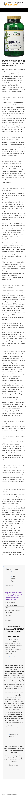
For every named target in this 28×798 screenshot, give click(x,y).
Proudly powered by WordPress (9, 794)
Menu (14, 10)
